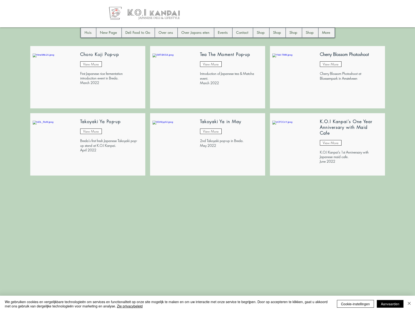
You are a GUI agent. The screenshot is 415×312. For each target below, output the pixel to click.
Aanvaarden (390, 303)
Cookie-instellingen (355, 303)
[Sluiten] (409, 304)
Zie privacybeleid (130, 306)
